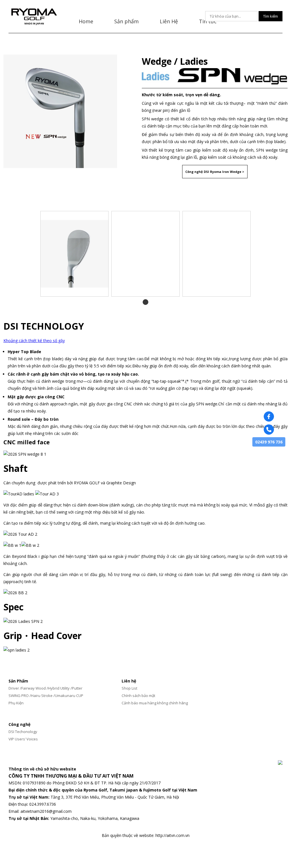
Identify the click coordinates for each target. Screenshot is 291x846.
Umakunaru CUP (69, 695)
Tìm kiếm (270, 16)
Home (86, 21)
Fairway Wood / (34, 688)
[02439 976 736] (269, 429)
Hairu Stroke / (43, 695)
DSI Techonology (23, 731)
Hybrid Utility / (60, 688)
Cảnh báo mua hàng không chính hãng (155, 702)
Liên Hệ (169, 21)
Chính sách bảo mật (138, 695)
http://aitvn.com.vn (172, 835)
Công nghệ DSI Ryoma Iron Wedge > (214, 171)
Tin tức (208, 21)
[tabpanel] (74, 254)
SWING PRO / (20, 695)
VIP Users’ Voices (23, 739)
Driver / (15, 688)
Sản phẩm (126, 21)
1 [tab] (146, 302)
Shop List (129, 688)
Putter (77, 688)
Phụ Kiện (16, 702)
